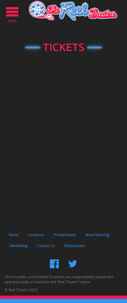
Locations (36, 235)
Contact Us (46, 246)
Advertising (18, 246)
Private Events (65, 235)
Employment (74, 246)
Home (14, 235)
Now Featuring (97, 235)
